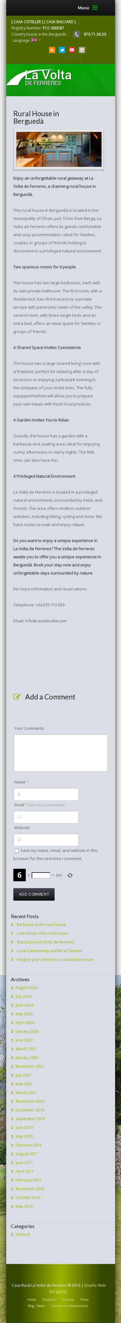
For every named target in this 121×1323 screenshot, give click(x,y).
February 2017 (28, 1180)
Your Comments (29, 728)
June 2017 (24, 1162)
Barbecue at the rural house (41, 924)
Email (39, 805)
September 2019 (30, 1119)
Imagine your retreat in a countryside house (55, 959)
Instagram (82, 50)
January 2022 (27, 1057)
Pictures (68, 1299)
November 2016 (30, 1188)
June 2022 (24, 1040)
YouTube (72, 50)
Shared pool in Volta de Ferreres (45, 942)
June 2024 (24, 1005)
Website (22, 827)
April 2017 (25, 1171)
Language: (21, 40)
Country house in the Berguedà (38, 34)
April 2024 (25, 1022)
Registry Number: (37, 28)
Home (31, 1299)
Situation (49, 1299)
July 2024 (23, 996)
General (23, 1234)
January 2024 (27, 1031)
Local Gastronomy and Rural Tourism (49, 950)
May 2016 (24, 1206)
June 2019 (24, 1127)
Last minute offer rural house (42, 933)
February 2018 (28, 1145)
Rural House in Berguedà (36, 117)
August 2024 (27, 987)
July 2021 (23, 1075)
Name (21, 782)
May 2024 (24, 1014)
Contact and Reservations (69, 1306)
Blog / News (36, 1306)
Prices (84, 1299)
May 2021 (24, 1084)
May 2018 (24, 1136)
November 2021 (30, 1066)
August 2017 (27, 1153)
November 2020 (30, 1101)
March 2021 (26, 1092)
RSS (52, 50)
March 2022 (26, 1049)
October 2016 (28, 1197)
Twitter (62, 50)
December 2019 (30, 1110)
